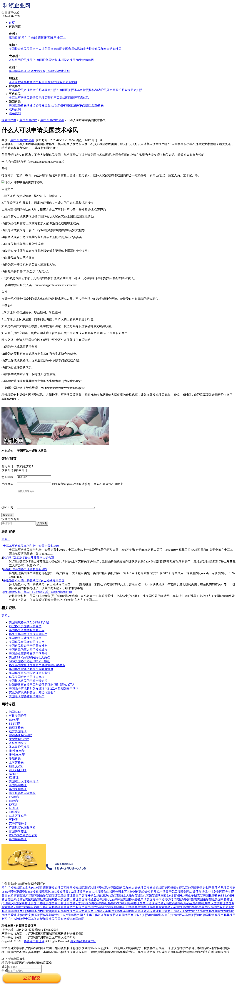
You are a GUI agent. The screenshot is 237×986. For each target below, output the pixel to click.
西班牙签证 (26, 895)
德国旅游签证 (25, 907)
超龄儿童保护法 (112, 899)
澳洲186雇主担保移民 (205, 907)
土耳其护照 (16, 90)
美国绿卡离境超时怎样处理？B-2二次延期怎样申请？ (44, 688)
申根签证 (55, 907)
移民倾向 (96, 903)
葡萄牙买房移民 (57, 97)
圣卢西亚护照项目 (46, 911)
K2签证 (14, 777)
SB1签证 (14, 723)
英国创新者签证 (133, 911)
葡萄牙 (42, 37)
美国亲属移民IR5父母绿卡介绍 (29, 622)
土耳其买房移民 (19, 97)
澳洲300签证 (17, 754)
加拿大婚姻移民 (136, 887)
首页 (12, 22)
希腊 (34, 37)
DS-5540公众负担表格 (23, 835)
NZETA (14, 774)
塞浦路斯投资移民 (96, 887)
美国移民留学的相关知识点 (26, 630)
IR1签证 (14, 800)
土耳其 (61, 37)
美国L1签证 (190, 891)
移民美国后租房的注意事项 (26, 676)
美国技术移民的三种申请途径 (28, 680)
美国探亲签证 (22, 903)
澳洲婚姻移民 (85, 60)
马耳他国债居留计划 (195, 887)
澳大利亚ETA (17, 770)
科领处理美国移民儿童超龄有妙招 (25, 569)
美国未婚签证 (18, 789)
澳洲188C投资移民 (56, 891)
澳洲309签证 (17, 750)
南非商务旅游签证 (114, 907)
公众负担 (148, 891)
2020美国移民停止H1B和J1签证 (29, 661)
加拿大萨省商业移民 (117, 915)
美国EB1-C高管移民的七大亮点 (29, 657)
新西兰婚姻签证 (194, 903)
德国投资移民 (212, 915)
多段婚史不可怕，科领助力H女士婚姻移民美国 (33, 580)
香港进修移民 (19, 915)
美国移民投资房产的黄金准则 (28, 645)
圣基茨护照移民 (19, 746)
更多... (5, 539)
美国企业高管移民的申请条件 (28, 653)
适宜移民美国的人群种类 (25, 626)
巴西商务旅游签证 (138, 907)
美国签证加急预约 (78, 903)
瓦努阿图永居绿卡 (45, 60)
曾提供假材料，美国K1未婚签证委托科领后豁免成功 (37, 592)
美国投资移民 (18, 48)
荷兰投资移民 (182, 907)
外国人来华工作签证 (90, 915)
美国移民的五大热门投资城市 (28, 649)
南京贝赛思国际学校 (22, 793)
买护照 (13, 819)
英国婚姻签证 (173, 887)
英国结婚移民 (74, 105)
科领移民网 (8, 120)
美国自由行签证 (56, 903)
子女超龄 (96, 895)
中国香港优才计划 (58, 71)
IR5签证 (14, 719)
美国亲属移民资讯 (52, 120)
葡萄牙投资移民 (53, 887)
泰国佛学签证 (18, 831)
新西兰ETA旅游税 (13, 918)
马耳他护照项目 (192, 915)
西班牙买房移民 (78, 97)
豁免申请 (160, 891)
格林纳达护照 (32, 82)
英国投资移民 (114, 911)
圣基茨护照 (16, 82)
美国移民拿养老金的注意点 (26, 641)
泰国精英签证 (18, 71)
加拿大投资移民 (90, 48)
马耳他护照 (48, 90)
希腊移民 (15, 758)
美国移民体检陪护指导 (161, 899)
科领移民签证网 (34, 941)
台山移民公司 (112, 891)
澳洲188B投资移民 (32, 891)
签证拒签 (108, 903)
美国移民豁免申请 (135, 899)
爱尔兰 (25, 37)
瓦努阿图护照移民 (21, 60)
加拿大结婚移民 (111, 48)
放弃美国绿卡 (18, 731)
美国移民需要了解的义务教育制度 (31, 669)
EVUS (13, 804)
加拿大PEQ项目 (32, 887)
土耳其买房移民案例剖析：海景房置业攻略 (31, 545)
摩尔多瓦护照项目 (142, 915)
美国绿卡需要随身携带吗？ (26, 696)
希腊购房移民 (67, 911)
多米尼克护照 (68, 82)
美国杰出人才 (35, 48)
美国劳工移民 (174, 891)
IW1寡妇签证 (149, 895)
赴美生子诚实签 (192, 895)
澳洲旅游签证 (111, 895)
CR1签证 (14, 812)
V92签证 (74, 891)
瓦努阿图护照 (65, 90)
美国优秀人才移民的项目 (25, 638)
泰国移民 (78, 918)
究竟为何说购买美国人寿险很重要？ (32, 692)
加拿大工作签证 (171, 911)
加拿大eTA (16, 766)
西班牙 (51, 37)
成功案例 (15, 109)
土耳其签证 (32, 918)
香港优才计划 (207, 891)
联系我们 (15, 113)
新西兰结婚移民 (93, 105)
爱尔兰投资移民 (11, 887)
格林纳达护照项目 (22, 911)
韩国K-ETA (16, 711)
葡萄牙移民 (16, 727)
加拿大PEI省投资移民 (63, 915)
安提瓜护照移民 (38, 915)
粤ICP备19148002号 (83, 941)
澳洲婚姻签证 (131, 903)
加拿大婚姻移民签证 (153, 903)
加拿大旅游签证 (130, 895)
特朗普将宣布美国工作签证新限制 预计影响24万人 (42, 684)
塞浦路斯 (15, 37)
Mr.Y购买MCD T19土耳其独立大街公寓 (28, 557)
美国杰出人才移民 (91, 891)
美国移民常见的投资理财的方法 (29, 673)
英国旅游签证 (43, 895)
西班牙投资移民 (74, 887)
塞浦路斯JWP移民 (20, 735)
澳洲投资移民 (67, 60)
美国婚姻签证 (18, 785)
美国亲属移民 (71, 48)
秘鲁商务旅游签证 (161, 907)
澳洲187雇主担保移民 (168, 915)
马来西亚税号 (36, 71)
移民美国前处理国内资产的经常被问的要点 (37, 665)
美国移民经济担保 (90, 899)
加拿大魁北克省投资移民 (198, 911)
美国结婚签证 (34, 899)
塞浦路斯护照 (32, 90)
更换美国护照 (18, 715)
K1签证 (14, 808)
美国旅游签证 (10, 895)
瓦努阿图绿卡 (18, 743)
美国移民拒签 (93, 907)
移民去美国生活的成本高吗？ (28, 634)
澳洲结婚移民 (35, 105)
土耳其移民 (16, 762)
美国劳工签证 (70, 899)
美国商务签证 (225, 891)
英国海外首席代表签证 (90, 911)
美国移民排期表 (186, 899)
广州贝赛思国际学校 (22, 827)
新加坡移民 (47, 918)
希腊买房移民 (38, 97)
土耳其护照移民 (131, 891)
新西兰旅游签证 (62, 895)
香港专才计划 (152, 911)
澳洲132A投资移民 (170, 895)
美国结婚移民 (18, 105)
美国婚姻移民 (53, 48)
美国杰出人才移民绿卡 (24, 781)
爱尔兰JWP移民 (19, 739)
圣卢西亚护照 (50, 82)
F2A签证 (14, 797)
